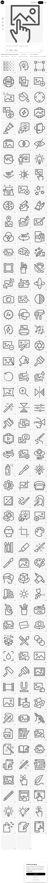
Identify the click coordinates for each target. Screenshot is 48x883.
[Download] (2, 22)
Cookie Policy (29, 871)
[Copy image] (2, 18)
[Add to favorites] (2, 25)
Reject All (36, 877)
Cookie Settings (36, 879)
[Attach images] (7, 50)
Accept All (36, 874)
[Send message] (41, 50)
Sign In (40, 2)
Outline (36, 54)
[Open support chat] (45, 2)
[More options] (2, 29)
